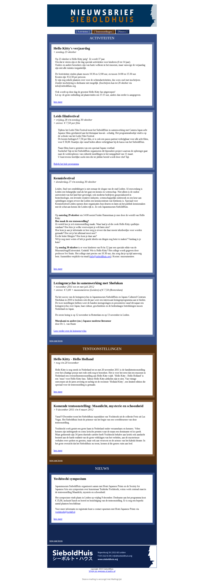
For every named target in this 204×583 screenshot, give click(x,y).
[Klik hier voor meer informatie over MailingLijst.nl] (102, 579)
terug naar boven (56, 341)
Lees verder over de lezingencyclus (70, 330)
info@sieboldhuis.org (100, 256)
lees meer (58, 102)
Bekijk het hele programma (66, 164)
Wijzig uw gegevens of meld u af (102, 571)
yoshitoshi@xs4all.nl (65, 512)
